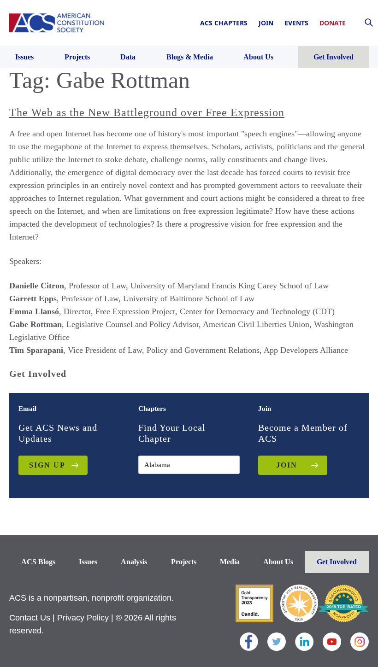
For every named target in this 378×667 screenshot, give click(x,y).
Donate (332, 22)
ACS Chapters (224, 22)
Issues (88, 562)
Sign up (47, 465)
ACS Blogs (38, 562)
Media (230, 562)
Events (296, 22)
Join (266, 22)
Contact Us (29, 617)
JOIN (286, 465)
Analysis (134, 562)
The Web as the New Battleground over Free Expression (146, 112)
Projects (183, 562)
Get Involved (337, 562)
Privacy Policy (83, 617)
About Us (278, 562)
